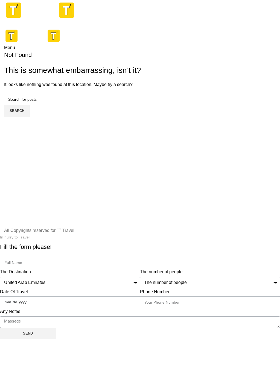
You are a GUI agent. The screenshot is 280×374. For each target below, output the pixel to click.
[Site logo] (30, 10)
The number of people (161, 271)
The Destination (15, 271)
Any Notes (10, 311)
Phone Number (155, 291)
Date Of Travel (14, 291)
